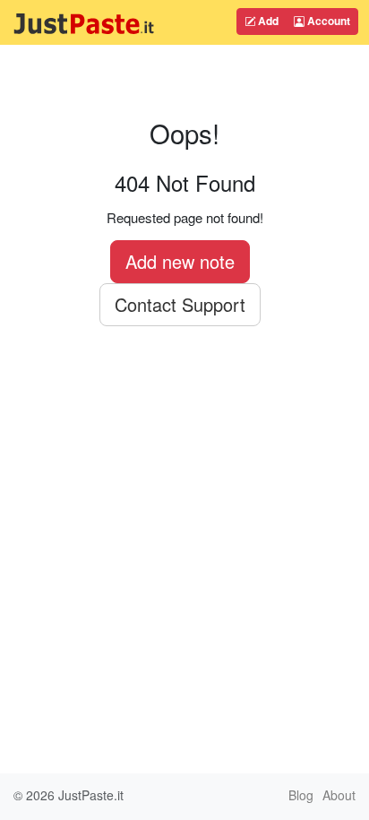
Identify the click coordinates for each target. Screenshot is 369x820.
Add (267, 21)
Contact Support (180, 304)
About (339, 795)
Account (327, 21)
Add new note (180, 261)
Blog (300, 795)
